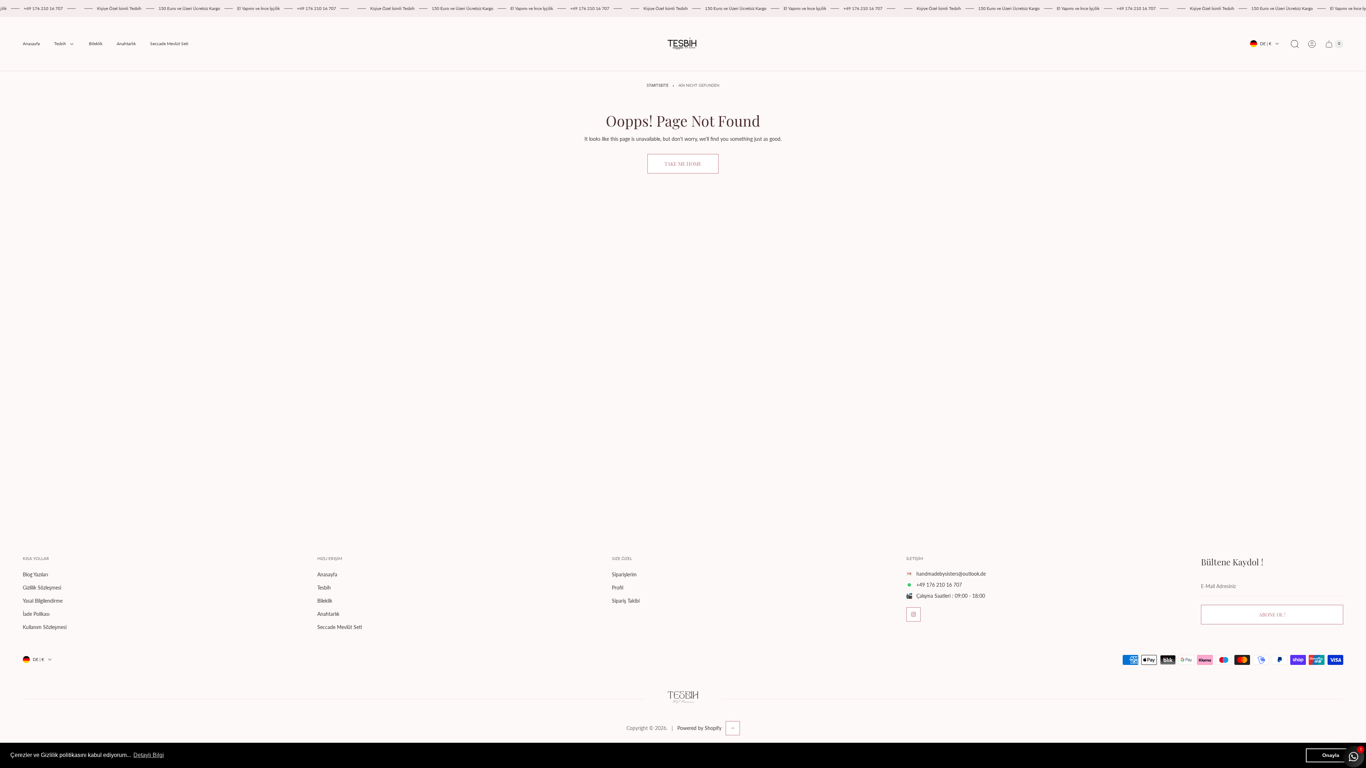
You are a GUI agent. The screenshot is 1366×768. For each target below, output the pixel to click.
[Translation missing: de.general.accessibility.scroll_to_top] (733, 728)
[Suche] (1295, 44)
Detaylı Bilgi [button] (148, 755)
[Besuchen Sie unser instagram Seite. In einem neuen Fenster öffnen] (913, 614)
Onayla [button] (1330, 755)
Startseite (657, 85)
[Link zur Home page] (683, 699)
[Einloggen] (1312, 44)
